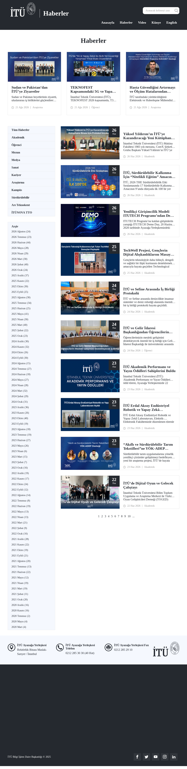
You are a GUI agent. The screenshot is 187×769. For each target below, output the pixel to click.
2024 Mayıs (20, 379)
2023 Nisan (19, 451)
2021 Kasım (20, 544)
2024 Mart (19, 390)
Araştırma (18, 182)
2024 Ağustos (21, 363)
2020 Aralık (20, 605)
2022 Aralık (20, 473)
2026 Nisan (20, 253)
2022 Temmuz (21, 500)
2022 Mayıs (20, 511)
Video (142, 22)
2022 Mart (19, 522)
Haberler (126, 22)
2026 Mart (19, 259)
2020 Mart (19, 627)
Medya (16, 159)
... (133, 516)
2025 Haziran (21, 308)
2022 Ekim (20, 484)
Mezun (16, 152)
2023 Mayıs (20, 445)
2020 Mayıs (19, 621)
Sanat (15, 167)
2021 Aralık (20, 539)
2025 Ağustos (21, 297)
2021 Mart (19, 588)
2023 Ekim (20, 418)
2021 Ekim (20, 550)
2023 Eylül (20, 423)
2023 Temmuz (21, 434)
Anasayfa (107, 22)
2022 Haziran (21, 506)
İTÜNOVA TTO (22, 212)
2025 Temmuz (21, 303)
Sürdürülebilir (20, 197)
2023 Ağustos (21, 429)
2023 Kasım (20, 412)
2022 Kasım (20, 478)
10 (129, 516)
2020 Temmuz (21, 616)
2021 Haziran (21, 572)
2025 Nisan (20, 319)
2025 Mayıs (20, 314)
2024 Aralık (20, 341)
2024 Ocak (20, 401)
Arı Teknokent (21, 205)
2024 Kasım (20, 347)
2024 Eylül (20, 357)
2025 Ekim (20, 286)
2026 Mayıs (20, 248)
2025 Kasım (20, 281)
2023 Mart (19, 456)
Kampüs (17, 190)
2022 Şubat (19, 528)
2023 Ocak (20, 467)
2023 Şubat (19, 462)
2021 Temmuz (21, 566)
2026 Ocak (20, 270)
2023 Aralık (20, 407)
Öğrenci (16, 144)
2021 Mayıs (20, 577)
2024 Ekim (20, 352)
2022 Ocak (20, 533)
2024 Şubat (20, 396)
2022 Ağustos (21, 495)
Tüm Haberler (20, 129)
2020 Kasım (20, 610)
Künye (156, 22)
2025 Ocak (20, 336)
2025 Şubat (20, 330)
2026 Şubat (20, 264)
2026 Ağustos (21, 231)
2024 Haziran (21, 374)
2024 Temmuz (21, 368)
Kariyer (16, 175)
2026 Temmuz (21, 237)
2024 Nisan (20, 385)
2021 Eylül (20, 555)
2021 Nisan (20, 583)
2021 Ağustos (21, 561)
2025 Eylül (20, 292)
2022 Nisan (20, 517)
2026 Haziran (21, 242)
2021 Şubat (20, 594)
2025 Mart (19, 325)
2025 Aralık (20, 275)
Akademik (18, 137)
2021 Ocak (20, 599)
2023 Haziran (21, 440)
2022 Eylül (20, 489)
